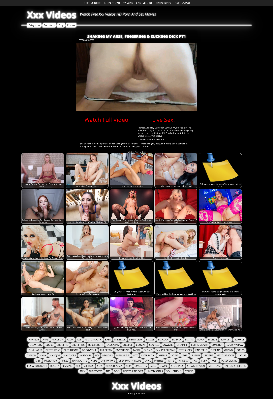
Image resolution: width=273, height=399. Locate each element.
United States (144, 135)
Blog (61, 25)
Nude (94, 360)
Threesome (95, 371)
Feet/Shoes (185, 350)
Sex (78, 366)
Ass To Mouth (93, 339)
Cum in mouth (162, 130)
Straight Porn (196, 366)
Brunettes (78, 344)
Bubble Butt (95, 344)
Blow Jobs (142, 130)
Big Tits (187, 127)
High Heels (122, 355)
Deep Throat (71, 350)
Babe (108, 339)
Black (200, 339)
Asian (70, 339)
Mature (157, 133)
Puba (204, 360)
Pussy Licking (229, 360)
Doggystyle (89, 350)
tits (108, 371)
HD (97, 355)
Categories (34, 25)
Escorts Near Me (112, 2)
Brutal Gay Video (144, 2)
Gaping (228, 350)
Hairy (43, 355)
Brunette (62, 344)
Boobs (49, 344)
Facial (136, 350)
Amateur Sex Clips (155, 139)
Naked (171, 133)
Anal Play (149, 127)
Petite (170, 360)
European (106, 350)
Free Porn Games (182, 2)
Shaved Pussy (114, 366)
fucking (141, 133)
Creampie (182, 344)
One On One (108, 360)
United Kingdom (133, 371)
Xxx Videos (51, 15)
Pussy (214, 360)
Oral (148, 360)
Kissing (163, 355)
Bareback (159, 127)
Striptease (184, 133)
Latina (174, 355)
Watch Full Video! (107, 120)
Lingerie (149, 133)
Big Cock (163, 339)
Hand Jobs (70, 355)
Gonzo (240, 350)
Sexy (99, 366)
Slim (128, 366)
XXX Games (128, 2)
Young (189, 371)
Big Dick (176, 339)
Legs (184, 355)
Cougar (151, 130)
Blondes (226, 339)
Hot (135, 355)
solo (177, 133)
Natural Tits (79, 360)
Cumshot (217, 344)
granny (31, 355)
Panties (158, 360)
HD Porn (107, 355)
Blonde (212, 339)
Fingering (188, 130)
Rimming (67, 366)
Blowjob (239, 339)
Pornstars (49, 25)
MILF (164, 133)
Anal (45, 339)
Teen (82, 371)
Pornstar (183, 360)
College (127, 344)
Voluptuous (156, 135)
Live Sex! (163, 120)
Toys (117, 371)
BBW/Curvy (170, 127)
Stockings (177, 366)
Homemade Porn (163, 2)
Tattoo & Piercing (235, 366)
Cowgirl (168, 344)
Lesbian (195, 355)
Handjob (55, 355)
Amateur (34, 339)
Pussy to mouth (37, 366)
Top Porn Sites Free (92, 2)
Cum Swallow (176, 130)
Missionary (50, 360)
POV (195, 360)
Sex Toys (89, 366)
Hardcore (85, 355)
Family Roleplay (165, 350)
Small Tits (141, 366)
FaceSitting (122, 350)
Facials (148, 350)
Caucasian (113, 344)
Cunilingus (35, 350)
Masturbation (225, 355)
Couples (154, 344)
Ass (79, 339)
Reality (54, 366)
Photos (71, 25)
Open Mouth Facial (129, 360)
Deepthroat (53, 350)
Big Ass (179, 127)
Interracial (148, 355)
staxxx (163, 366)
